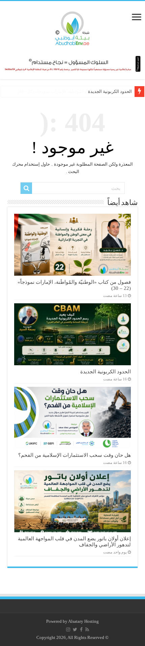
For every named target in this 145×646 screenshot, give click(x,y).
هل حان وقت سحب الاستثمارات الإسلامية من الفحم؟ (74, 455)
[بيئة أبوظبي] (72, 27)
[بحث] (26, 188)
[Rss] (87, 629)
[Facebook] (81, 629)
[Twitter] (75, 629)
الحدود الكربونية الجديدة (110, 91)
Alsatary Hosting (83, 621)
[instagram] (68, 629)
